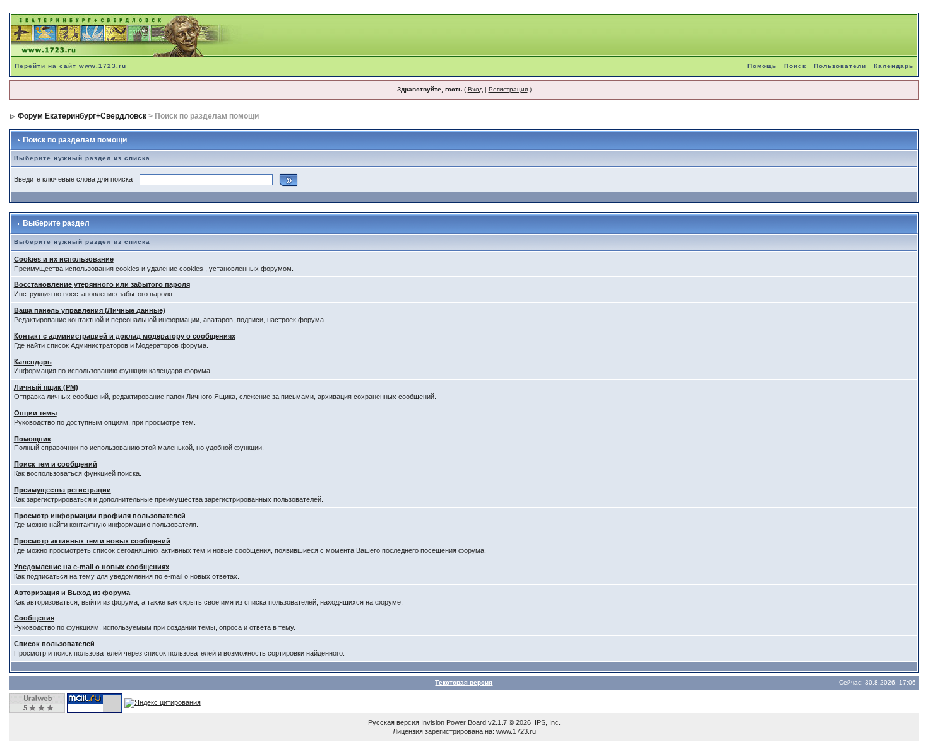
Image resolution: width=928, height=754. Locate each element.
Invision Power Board (453, 722)
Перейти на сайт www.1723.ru (70, 65)
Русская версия (393, 722)
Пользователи (840, 65)
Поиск (795, 65)
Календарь (893, 65)
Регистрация (508, 89)
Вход (475, 89)
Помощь (761, 65)
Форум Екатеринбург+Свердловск (82, 116)
